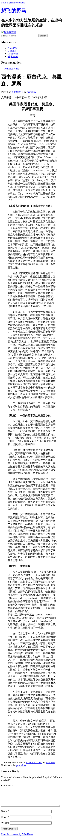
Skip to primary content (13, 2)
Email (5, 817)
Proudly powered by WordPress (17, 834)
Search (4, 35)
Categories (13, 53)
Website (5, 823)
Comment (7, 785)
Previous (7, 68)
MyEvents (13, 56)
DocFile (12, 50)
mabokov (31, 92)
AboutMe (12, 48)
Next (18, 68)
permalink (21, 765)
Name (5, 811)
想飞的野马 (14, 10)
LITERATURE (34, 762)
